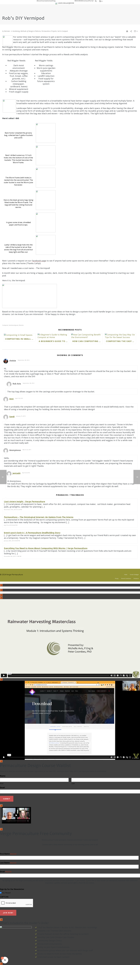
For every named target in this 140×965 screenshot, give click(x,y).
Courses (44, 0)
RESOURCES (79, 0)
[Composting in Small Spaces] (19, 334)
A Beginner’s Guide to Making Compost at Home (54, 341)
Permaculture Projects (49, 31)
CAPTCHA (4, 897)
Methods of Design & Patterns (30, 31)
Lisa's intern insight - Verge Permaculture (24, 501)
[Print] (127, 31)
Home (125, 574)
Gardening (16, 31)
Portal (91, 0)
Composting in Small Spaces (20, 339)
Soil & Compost (62, 31)
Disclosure (136, 578)
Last (73, 783)
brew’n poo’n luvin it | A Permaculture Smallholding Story (32, 532)
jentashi (16, 473)
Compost (5, 325)
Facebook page (39, 260)
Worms (21, 325)
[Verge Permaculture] (65, 2)
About (39, 0)
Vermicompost (13, 325)
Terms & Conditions (126, 578)
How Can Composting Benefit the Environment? (87, 341)
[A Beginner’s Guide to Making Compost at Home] (53, 336)
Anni (11, 398)
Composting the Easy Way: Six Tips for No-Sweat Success (121, 341)
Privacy (116, 578)
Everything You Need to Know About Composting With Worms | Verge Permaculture (45, 548)
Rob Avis (7, 31)
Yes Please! (6, 893)
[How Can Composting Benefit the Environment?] (86, 336)
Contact (86, 0)
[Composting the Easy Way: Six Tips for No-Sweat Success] (120, 336)
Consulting (51, 0)
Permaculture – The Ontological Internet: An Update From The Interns (38, 517)
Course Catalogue (134, 574)
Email (2, 787)
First (1, 783)
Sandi (12, 416)
